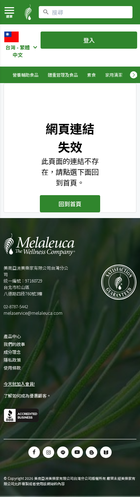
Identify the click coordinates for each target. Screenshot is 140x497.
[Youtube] (77, 452)
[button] (63, 452)
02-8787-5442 (16, 306)
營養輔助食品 (25, 75)
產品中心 (12, 336)
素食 (91, 75)
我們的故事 (14, 344)
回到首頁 (70, 203)
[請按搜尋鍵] (46, 12)
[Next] (133, 74)
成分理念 (12, 352)
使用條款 (12, 368)
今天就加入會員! (19, 384)
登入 (89, 40)
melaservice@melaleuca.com (33, 313)
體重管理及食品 (63, 75)
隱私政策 (12, 360)
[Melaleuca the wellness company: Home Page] (28, 12)
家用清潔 (113, 75)
